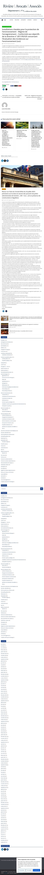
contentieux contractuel (6, 354)
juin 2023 (2, 704)
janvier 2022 (3, 734)
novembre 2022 (4, 717)
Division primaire (4, 370)
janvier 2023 (3, 713)
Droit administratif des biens (6, 372)
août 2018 (3, 810)
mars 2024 (3, 689)
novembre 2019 (4, 783)
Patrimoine (3, 457)
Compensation (5, 394)
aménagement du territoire (6, 342)
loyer (2, 449)
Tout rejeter (29, 870)
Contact (35, 19)
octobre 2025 (3, 657)
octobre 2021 (3, 740)
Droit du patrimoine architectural (7, 434)
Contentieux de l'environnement (8, 396)
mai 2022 (2, 727)
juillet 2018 (3, 812)
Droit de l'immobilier (4, 408)
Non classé (3, 455)
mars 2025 (3, 668)
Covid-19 (2, 364)
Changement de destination (7, 417)
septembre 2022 (4, 721)
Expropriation (3, 440)
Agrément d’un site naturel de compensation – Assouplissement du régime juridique (22, 133)
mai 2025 (2, 664)
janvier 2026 (3, 651)
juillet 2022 (3, 723)
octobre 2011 (3, 842)
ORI (2, 428)
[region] (29, 865)
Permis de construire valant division (7, 460)
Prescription (3, 468)
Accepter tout (36, 870)
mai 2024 (2, 685)
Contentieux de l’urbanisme (7, 419)
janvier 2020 (3, 779)
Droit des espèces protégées (7, 402)
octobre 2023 (3, 698)
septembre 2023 (4, 700)
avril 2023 (2, 708)
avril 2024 (2, 687)
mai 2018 (2, 815)
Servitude (2, 477)
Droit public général (4, 436)
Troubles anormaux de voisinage (7, 481)
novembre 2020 (4, 761)
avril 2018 (2, 817)
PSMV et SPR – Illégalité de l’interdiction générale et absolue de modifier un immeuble (33, 97)
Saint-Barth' (3, 476)
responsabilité (3, 474)
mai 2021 (2, 749)
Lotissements (3, 447)
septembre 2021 (4, 742)
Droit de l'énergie (4, 374)
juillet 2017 (3, 830)
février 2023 (3, 712)
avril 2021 (2, 751)
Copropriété (3, 362)
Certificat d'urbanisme (6, 415)
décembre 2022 (4, 715)
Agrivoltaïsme (4, 375)
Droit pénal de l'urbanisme (7, 422)
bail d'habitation (4, 345)
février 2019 (3, 798)
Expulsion (4, 453)
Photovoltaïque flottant (6, 390)
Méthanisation (4, 385)
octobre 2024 (3, 678)
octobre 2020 (3, 763)
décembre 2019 (4, 781)
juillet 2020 (3, 768)
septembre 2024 (4, 679)
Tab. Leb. (17, 82)
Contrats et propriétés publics (6, 357)
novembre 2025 (4, 655)
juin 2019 (2, 791)
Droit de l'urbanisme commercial (8, 420)
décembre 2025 (4, 653)
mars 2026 (3, 647)
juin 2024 (2, 683)
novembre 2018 (4, 804)
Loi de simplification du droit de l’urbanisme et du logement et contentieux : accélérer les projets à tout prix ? (24, 325)
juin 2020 (2, 770)
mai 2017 (2, 834)
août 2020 (3, 766)
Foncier (2, 445)
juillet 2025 (3, 661)
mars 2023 (3, 710)
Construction (3, 351)
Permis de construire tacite (6, 459)
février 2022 (3, 732)
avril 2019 (2, 795)
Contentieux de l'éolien (6, 398)
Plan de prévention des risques (6, 462)
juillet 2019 (3, 789)
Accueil (11, 19)
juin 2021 (2, 747)
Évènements (3, 438)
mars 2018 (3, 819)
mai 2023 (2, 706)
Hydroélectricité (5, 381)
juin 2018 (2, 813)
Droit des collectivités (5, 432)
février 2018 (3, 821)
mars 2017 (3, 838)
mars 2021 (3, 753)
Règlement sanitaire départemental (7, 470)
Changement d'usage (5, 349)
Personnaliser (21, 870)
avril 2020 (2, 774)
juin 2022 (2, 725)
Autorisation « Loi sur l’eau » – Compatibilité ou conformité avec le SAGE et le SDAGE (11, 96)
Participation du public (6, 405)
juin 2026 (2, 644)
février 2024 (3, 691)
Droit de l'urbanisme (4, 413)
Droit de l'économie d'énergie (7, 377)
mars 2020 (3, 776)
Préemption (3, 466)
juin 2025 (2, 662)
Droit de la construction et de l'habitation (8, 430)
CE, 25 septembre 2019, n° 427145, (8, 82)
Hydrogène (4, 383)
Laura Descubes (12, 43)
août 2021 (3, 744)
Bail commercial (4, 343)
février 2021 (3, 755)
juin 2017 (2, 832)
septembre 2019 (4, 787)
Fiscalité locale (3, 443)
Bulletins (17, 19)
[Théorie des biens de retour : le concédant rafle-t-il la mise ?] (4, 331)
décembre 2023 (4, 695)
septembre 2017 (4, 829)
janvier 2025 (3, 672)
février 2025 (3, 670)
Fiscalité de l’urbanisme (6, 424)
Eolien (3, 379)
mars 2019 (3, 796)
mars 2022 (3, 730)
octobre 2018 (3, 806)
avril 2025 (2, 666)
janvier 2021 (3, 757)
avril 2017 (2, 836)
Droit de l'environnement (7, 26)
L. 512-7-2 (22, 59)
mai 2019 (2, 793)
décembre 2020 (4, 759)
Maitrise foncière (4, 451)
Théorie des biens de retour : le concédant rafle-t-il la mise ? (20, 331)
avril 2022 (2, 729)
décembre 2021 (4, 736)
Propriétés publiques (6, 360)
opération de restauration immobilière (9, 426)
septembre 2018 (4, 808)
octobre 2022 (3, 719)
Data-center (4, 409)
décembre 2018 (4, 802)
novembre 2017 (4, 827)
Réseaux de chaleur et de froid (6, 472)
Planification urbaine (4, 464)
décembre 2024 (4, 674)
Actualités (23, 19)
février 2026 (3, 649)
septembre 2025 (4, 659)
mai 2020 (2, 772)
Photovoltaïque (5, 388)
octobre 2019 (3, 785)
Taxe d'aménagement (5, 479)
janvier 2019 (3, 800)
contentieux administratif (5, 353)
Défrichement (4, 400)
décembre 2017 (4, 825)
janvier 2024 (3, 693)
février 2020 (3, 778)
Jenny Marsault (12, 200)
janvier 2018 (3, 823)
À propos (29, 19)
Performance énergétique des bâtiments (9, 386)
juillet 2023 (3, 702)
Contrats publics (5, 358)
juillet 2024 (3, 681)
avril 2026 (2, 646)
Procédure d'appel (5, 441)
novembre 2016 (4, 840)
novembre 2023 (4, 696)
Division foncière (4, 368)
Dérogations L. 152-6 (5, 366)
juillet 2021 (3, 746)
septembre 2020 (4, 764)
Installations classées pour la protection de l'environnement (13, 403)
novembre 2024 (4, 676)
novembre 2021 (4, 738)
